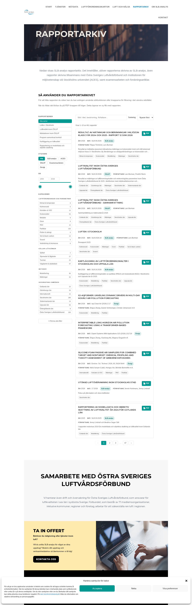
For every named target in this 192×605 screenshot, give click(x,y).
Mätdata (73, 7)
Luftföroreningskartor (95, 7)
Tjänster (60, 7)
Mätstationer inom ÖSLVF (49, 133)
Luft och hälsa (121, 7)
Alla (41, 159)
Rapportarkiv (141, 7)
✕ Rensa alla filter (55, 321)
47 (125, 443)
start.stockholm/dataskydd (50, 594)
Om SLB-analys (160, 7)
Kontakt (163, 17)
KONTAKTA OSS (46, 559)
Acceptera (97, 588)
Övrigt (42, 167)
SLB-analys (52, 159)
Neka (133, 588)
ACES (63, 159)
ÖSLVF (42, 163)
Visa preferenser (170, 588)
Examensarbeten (56, 163)
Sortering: (132, 117)
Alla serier (44, 121)
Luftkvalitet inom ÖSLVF (49, 129)
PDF (147, 133)
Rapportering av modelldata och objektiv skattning (52, 147)
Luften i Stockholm (47, 125)
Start (49, 7)
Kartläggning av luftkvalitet (50, 142)
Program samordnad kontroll (51, 137)
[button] (186, 580)
